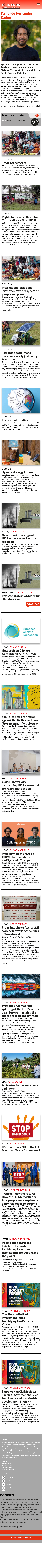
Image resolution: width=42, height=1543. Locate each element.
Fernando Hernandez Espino (14, 791)
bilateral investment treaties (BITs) (15, 303)
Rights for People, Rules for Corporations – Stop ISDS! (20, 218)
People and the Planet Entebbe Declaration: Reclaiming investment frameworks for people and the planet (20, 1249)
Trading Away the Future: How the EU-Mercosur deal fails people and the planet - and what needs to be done (20, 1198)
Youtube (9, 1488)
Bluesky (9, 1484)
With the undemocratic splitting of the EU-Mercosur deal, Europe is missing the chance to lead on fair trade (20, 1010)
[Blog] (35, 125)
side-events (32, 882)
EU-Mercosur (20, 308)
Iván (12, 1413)
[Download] (33, 608)
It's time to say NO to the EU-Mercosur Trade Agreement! (21, 1148)
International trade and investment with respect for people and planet (20, 291)
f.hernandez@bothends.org (15, 120)
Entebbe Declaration (27, 943)
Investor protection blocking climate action (21, 597)
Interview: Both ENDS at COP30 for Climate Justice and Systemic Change (19, 857)
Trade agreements (14, 163)
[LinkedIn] (37, 116)
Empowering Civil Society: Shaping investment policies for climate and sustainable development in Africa (20, 1396)
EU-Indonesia (34, 308)
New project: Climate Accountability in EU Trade (19, 652)
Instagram (9, 1477)
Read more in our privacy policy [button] (11, 1527)
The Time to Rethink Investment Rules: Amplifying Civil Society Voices (17, 1319)
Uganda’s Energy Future (17, 472)
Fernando (20, 1413)
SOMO (22, 544)
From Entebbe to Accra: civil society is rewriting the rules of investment (20, 931)
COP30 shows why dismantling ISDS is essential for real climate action (20, 785)
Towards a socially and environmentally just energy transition (20, 356)
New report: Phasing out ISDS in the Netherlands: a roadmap (19, 538)
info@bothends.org (8, 1469)
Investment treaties (15, 420)
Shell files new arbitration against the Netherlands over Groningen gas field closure (21, 720)
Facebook (9, 1481)
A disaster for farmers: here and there (20, 1086)
